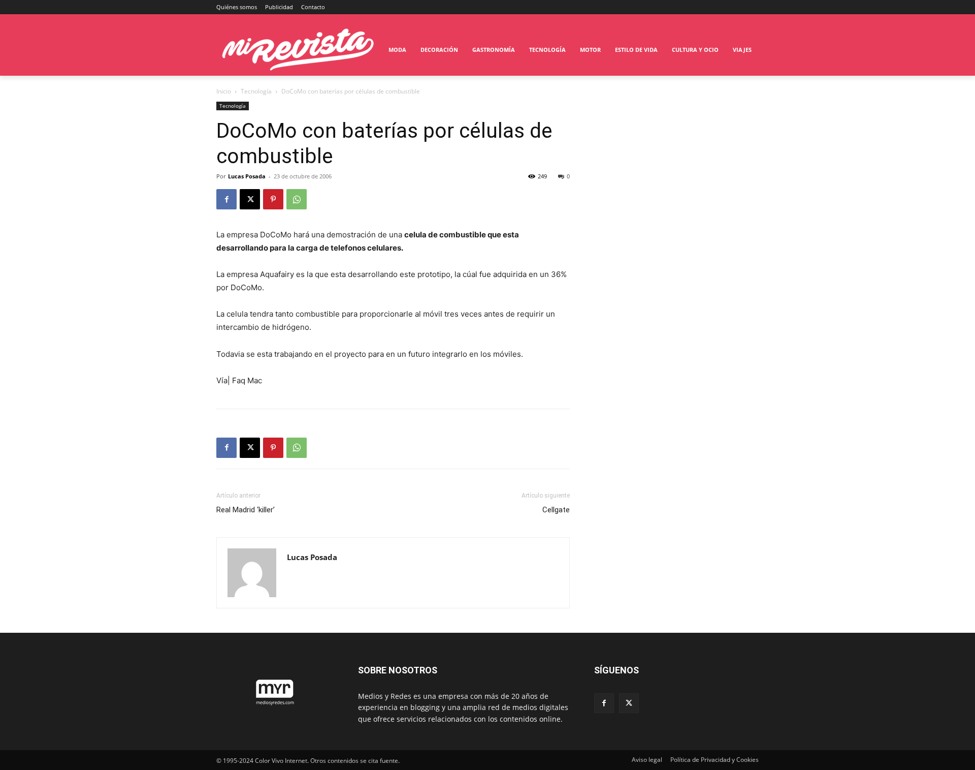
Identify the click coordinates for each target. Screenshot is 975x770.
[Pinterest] (273, 199)
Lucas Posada (247, 176)
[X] (250, 199)
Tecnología (256, 91)
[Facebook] (226, 199)
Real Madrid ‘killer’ (245, 509)
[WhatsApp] (296, 199)
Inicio (223, 91)
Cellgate (556, 509)
